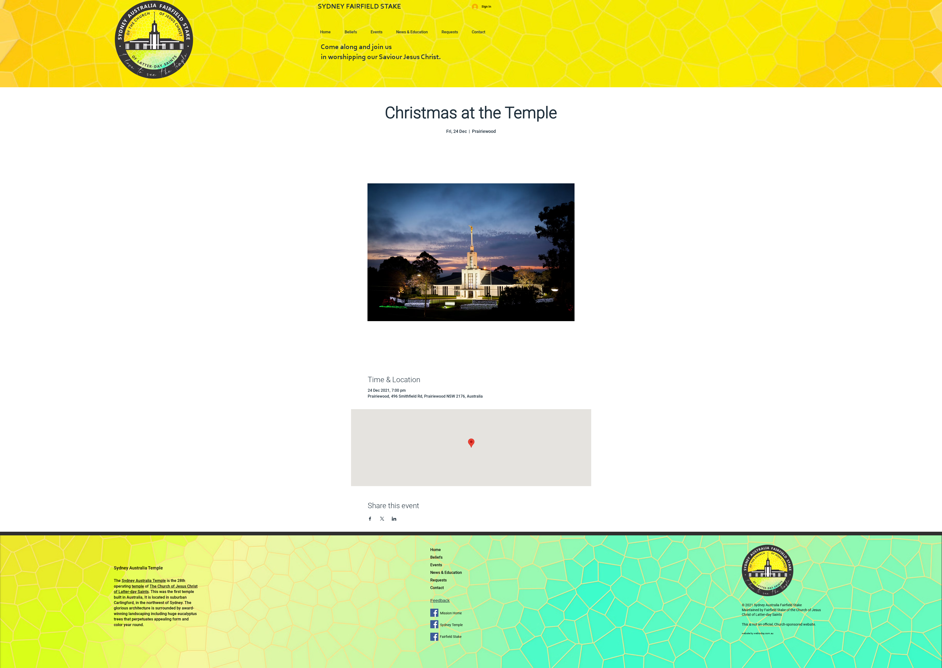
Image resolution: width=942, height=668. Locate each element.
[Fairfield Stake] (434, 637)
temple (138, 586)
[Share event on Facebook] (370, 519)
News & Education (446, 572)
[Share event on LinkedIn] (394, 519)
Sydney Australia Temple (144, 580)
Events (436, 565)
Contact (437, 587)
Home (435, 549)
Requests (438, 580)
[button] (353, 30)
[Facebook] (434, 613)
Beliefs (436, 557)
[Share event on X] (382, 519)
